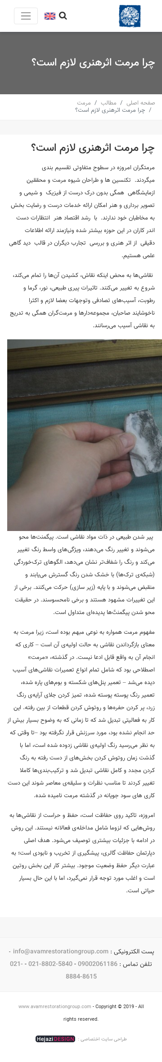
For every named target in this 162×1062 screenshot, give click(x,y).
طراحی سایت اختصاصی (104, 1039)
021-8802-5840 (50, 964)
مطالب (109, 103)
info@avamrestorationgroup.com (60, 952)
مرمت (84, 103)
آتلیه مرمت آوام (130, 16)
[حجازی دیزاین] (55, 1039)
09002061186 (97, 964)
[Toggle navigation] (26, 16)
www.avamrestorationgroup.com (54, 1007)
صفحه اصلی (140, 103)
